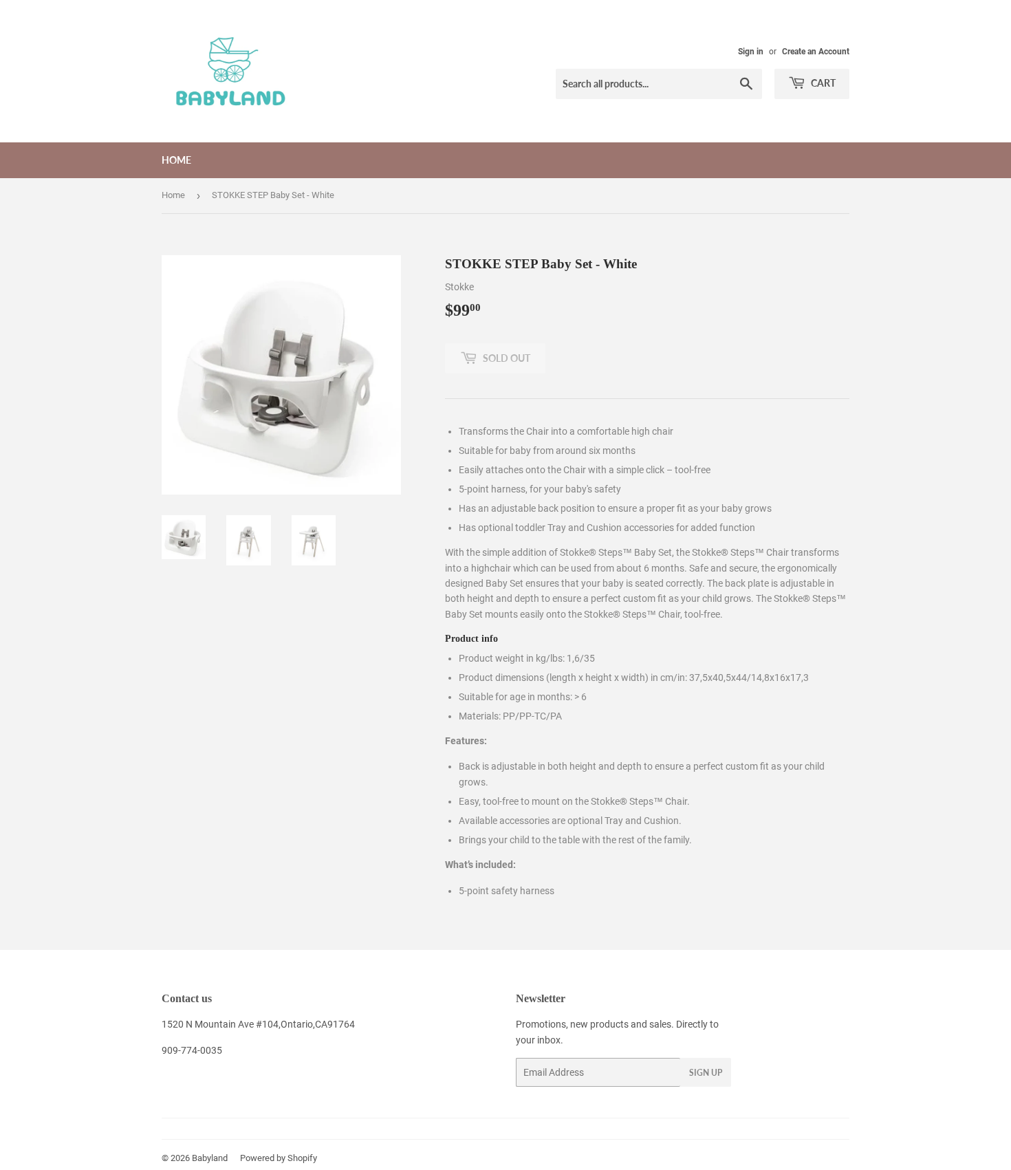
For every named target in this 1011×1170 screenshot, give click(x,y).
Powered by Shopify (278, 1158)
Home (176, 160)
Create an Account (815, 51)
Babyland (210, 1158)
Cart (822, 83)
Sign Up (705, 1073)
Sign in (750, 51)
